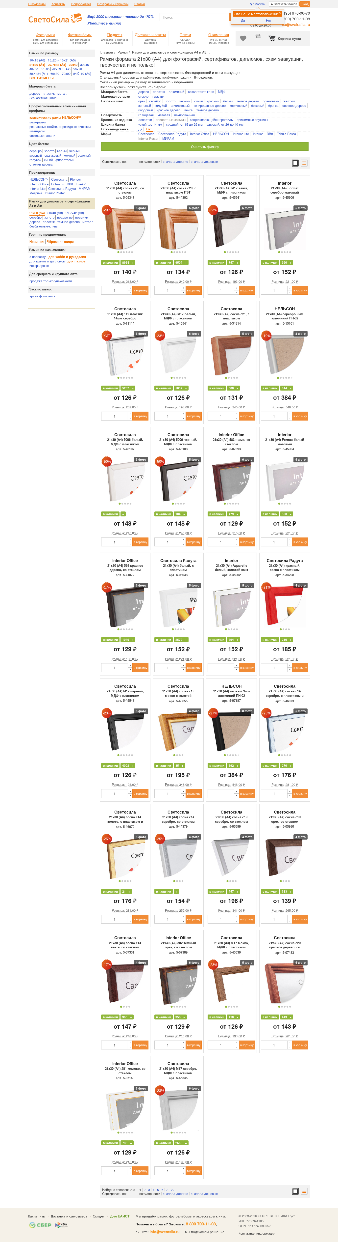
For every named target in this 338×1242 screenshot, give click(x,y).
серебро (35, 150)
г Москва (258, 4)
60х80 (54, 73)
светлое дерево (294, 105)
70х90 (66, 73)
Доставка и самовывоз (69, 1216)
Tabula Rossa (286, 134)
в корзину (140, 290)
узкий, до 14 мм (150, 124)
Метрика (35, 193)
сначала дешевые (204, 161)
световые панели (42, 135)
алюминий (176, 91)
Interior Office (38, 184)
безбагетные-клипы (43, 226)
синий (48, 159)
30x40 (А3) (55, 212)
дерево (34, 93)
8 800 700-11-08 (201, 1224)
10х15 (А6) (37, 60)
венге (188, 110)
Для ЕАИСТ (120, 1216)
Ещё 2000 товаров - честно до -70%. (120, 16)
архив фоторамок (42, 296)
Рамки (123, 52)
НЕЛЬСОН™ (38, 179)
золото (49, 150)
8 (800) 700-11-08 (294, 19)
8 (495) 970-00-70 (294, 13)
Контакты (58, 4)
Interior (81, 184)
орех (141, 101)
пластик (49, 93)
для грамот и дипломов (47, 261)
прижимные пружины (252, 119)
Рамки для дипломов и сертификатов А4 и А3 (169, 52)
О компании (37, 4)
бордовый (145, 110)
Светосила (59, 179)
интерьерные (39, 265)
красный (35, 155)
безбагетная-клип (201, 91)
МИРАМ (85, 188)
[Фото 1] (118, 252)
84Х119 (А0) (82, 73)
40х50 (33, 69)
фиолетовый (64, 159)
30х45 (84, 64)
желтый (69, 155)
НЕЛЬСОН (221, 134)
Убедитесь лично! (104, 23)
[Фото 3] (124, 252)
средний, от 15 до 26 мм (184, 124)
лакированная (184, 115)
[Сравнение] (258, 38)
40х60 (45, 69)
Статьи (139, 4)
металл (63, 93)
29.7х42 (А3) (75, 212)
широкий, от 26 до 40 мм (225, 124)
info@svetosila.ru (295, 24)
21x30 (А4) (37, 212)
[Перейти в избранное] (243, 38)
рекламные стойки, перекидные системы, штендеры (60, 128)
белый (62, 150)
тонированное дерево (209, 105)
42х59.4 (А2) (61, 69)
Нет (268, 20)
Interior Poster (55, 193)
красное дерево (168, 110)
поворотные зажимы (171, 119)
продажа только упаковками (50, 281)
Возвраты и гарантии (112, 4)
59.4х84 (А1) (38, 73)
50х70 (77, 69)
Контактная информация (257, 1233)
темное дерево (68, 221)
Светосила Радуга (62, 188)
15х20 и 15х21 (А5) (62, 60)
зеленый (84, 155)
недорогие (64, 217)
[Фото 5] (129, 252)
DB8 (70, 184)
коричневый (238, 105)
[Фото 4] (126, 252)
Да (243, 20)
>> (172, 1189)
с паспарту (37, 256)
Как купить (36, 1216)
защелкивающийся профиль (211, 119)
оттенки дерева (40, 164)
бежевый (257, 105)
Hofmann (57, 184)
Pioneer (75, 179)
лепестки (145, 119)
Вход (305, 4)
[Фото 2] (121, 252)
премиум (81, 217)
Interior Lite (37, 188)
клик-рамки (37, 122)
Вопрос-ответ (81, 4)
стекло (143, 96)
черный (74, 150)
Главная (106, 52)
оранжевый (53, 155)
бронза (273, 105)
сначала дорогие (175, 161)
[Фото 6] (132, 252)
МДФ (221, 91)
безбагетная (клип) (43, 97)
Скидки (98, 1216)
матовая (164, 115)
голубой (35, 159)
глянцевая (146, 115)
